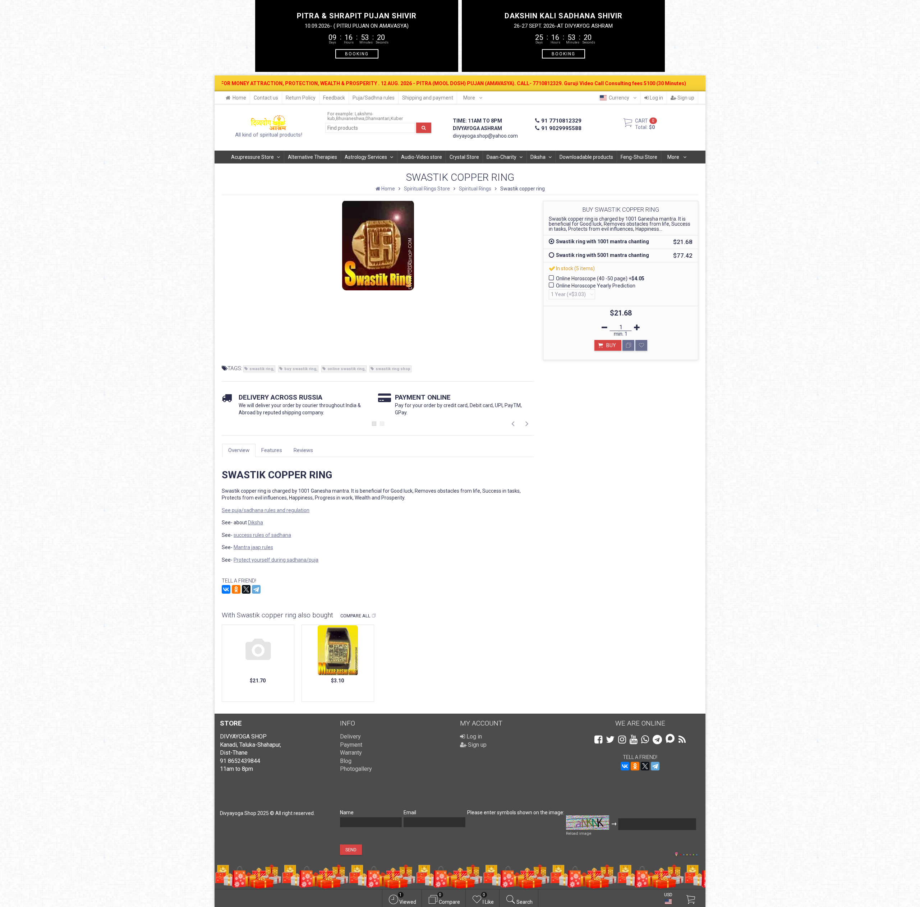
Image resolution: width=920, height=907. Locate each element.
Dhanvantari (377, 118)
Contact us (266, 98)
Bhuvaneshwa (350, 118)
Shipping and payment (427, 98)
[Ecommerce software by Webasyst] (688, 854)
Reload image (578, 833)
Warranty (351, 752)
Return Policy (301, 98)
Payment (351, 744)
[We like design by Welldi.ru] (676, 855)
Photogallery (356, 768)
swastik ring (261, 369)
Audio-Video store (421, 157)
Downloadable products (586, 157)
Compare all (355, 615)
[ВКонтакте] (226, 589)
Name (347, 812)
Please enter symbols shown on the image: (515, 812)
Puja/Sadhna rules (374, 98)
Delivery (350, 736)
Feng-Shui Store (639, 157)
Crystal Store (464, 157)
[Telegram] (256, 589)
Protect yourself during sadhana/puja (276, 560)
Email (410, 812)
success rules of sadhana (262, 535)
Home (239, 98)
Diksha (538, 157)
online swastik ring (345, 369)
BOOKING (357, 53)
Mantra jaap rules (253, 547)
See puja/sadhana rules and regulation (265, 510)
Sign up (685, 98)
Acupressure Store (252, 157)
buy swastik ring (300, 369)
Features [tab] (271, 450)
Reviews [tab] (303, 450)
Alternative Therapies (312, 157)
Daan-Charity (501, 157)
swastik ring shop (393, 369)
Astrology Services (366, 157)
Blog (345, 761)
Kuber (397, 118)
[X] (246, 589)
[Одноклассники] (236, 589)
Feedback (334, 98)
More (469, 98)
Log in (656, 98)
